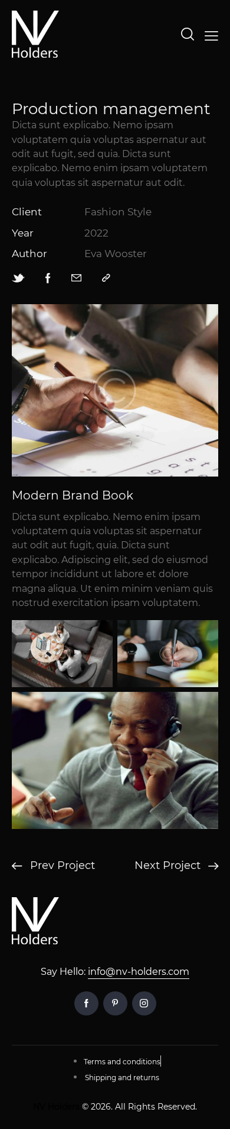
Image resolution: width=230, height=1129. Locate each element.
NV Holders (56, 1106)
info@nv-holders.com (138, 971)
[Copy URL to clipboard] (106, 278)
